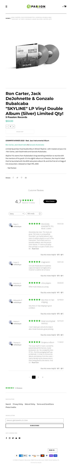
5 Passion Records (24, 460)
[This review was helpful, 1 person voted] (58, 292)
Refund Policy (30, 404)
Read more (35, 249)
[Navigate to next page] (43, 377)
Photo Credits (11, 407)
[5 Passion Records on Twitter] (13, 438)
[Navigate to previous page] (29, 377)
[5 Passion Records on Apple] (16, 438)
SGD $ (51, 450)
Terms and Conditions (45, 404)
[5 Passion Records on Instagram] (9, 438)
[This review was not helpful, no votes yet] (61, 255)
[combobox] (17, 213)
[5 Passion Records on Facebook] (6, 438)
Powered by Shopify (36, 462)
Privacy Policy (18, 404)
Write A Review (50, 201)
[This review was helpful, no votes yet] (58, 255)
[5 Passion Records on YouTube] (19, 438)
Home (8, 18)
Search (8, 404)
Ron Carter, (10, 145)
